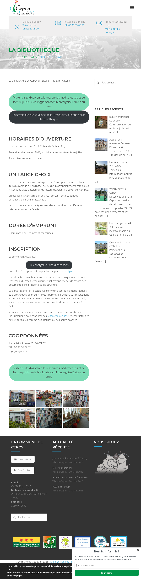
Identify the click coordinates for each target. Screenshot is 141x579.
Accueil (15, 56)
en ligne (69, 271)
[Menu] (132, 8)
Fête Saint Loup (61, 486)
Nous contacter (25, 459)
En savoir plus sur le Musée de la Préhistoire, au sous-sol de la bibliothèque (49, 117)
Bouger (30, 56)
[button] (107, 551)
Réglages (17, 575)
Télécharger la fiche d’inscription (49, 265)
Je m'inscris (106, 572)
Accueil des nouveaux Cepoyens (70, 477)
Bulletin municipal (62, 468)
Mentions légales (59, 561)
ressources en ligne (58, 316)
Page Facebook (24, 470)
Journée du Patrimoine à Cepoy (69, 458)
